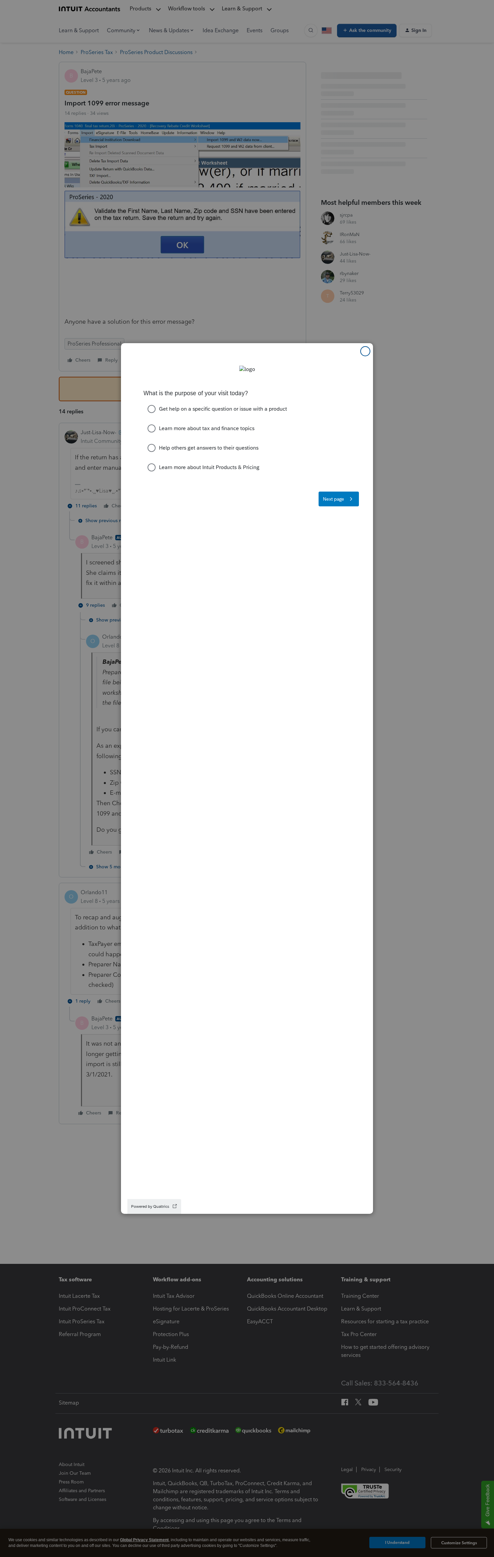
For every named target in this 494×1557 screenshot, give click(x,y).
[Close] (365, 351)
